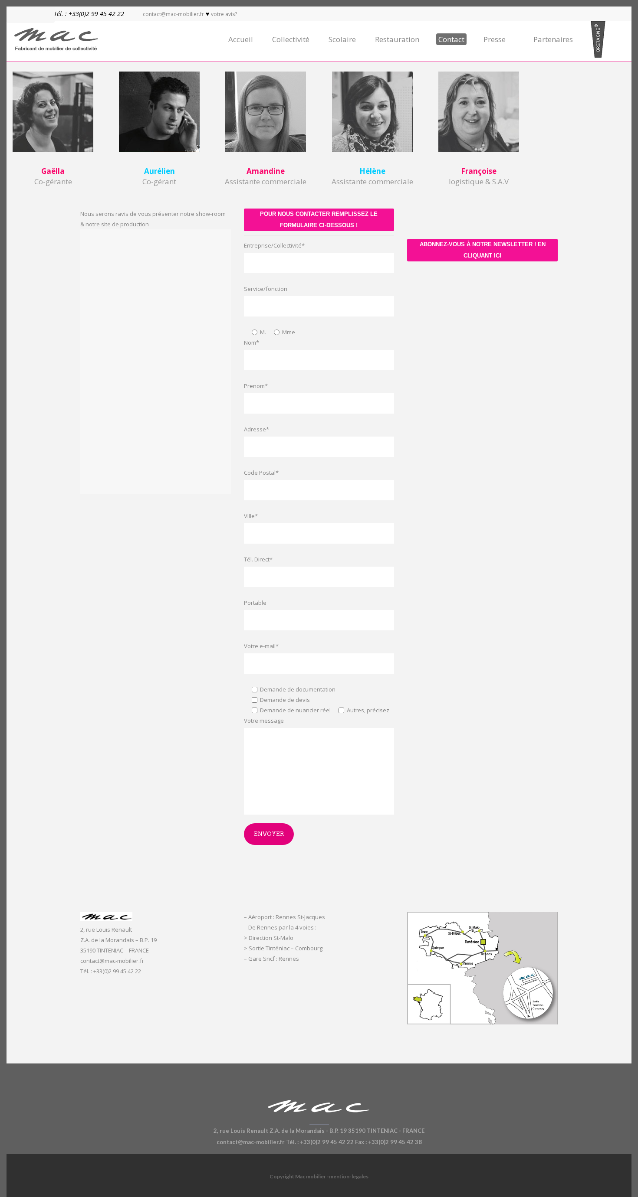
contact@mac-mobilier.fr (173, 14)
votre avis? (224, 14)
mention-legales (348, 1176)
